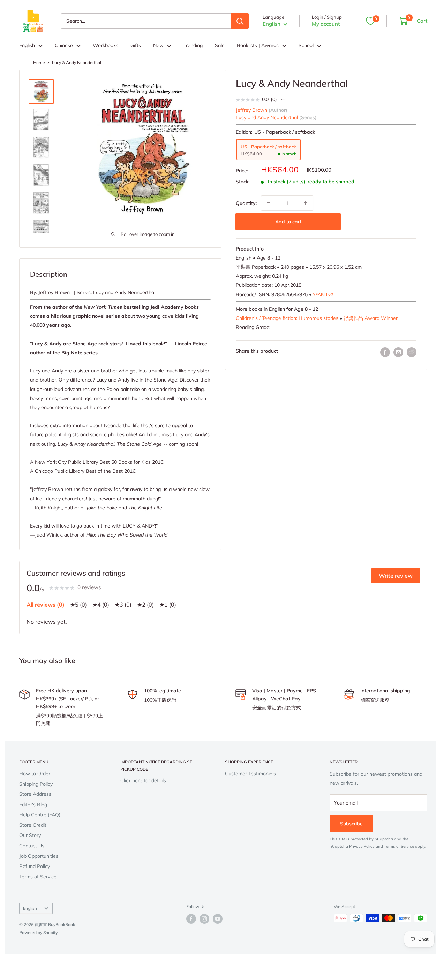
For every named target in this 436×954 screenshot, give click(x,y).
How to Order (34, 773)
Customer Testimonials (250, 773)
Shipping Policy (36, 784)
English (27, 45)
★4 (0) (100, 604)
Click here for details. (143, 780)
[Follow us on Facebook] (191, 919)
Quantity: (246, 203)
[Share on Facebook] (385, 352)
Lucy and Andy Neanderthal (267, 117)
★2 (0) (145, 604)
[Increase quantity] (305, 202)
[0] (370, 21)
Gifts (135, 45)
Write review (396, 575)
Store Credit (32, 825)
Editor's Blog (33, 804)
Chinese (64, 45)
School (306, 45)
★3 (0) (123, 604)
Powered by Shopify (38, 932)
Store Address (35, 794)
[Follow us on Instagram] (204, 919)
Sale (220, 45)
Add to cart (288, 221)
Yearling (323, 294)
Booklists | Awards (258, 45)
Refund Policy (34, 866)
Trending (193, 45)
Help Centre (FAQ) (39, 814)
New (158, 45)
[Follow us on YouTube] (218, 919)
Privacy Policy (362, 846)
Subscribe (351, 824)
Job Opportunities (38, 856)
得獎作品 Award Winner (371, 318)
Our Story (30, 835)
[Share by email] (398, 352)
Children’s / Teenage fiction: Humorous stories (287, 318)
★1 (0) (167, 604)
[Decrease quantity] (268, 202)
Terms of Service (38, 877)
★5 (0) (78, 604)
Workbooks (105, 45)
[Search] (240, 21)
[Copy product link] (411, 352)
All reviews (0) (46, 604)
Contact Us (31, 846)
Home (39, 62)
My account (326, 24)
